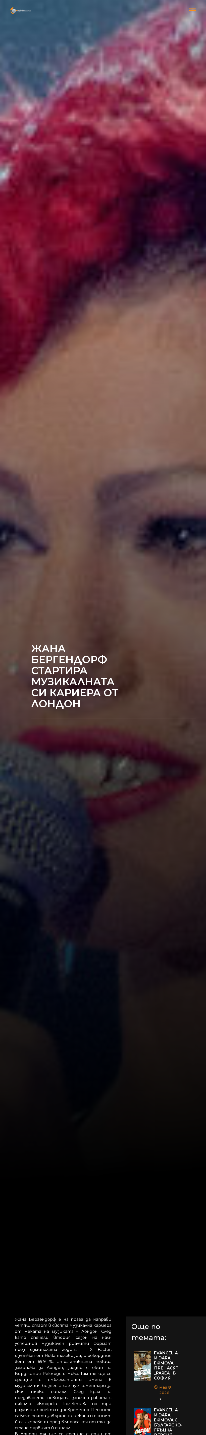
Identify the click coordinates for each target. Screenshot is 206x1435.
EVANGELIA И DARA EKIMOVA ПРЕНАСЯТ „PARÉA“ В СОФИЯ (166, 1366)
